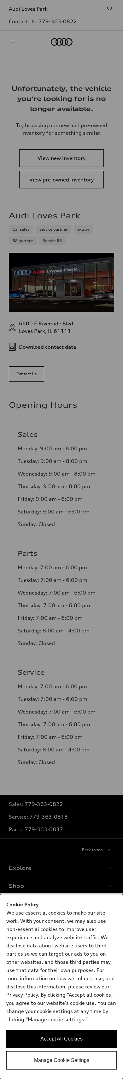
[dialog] (61, 986)
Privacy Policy (22, 995)
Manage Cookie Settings (61, 1060)
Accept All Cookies (61, 1038)
